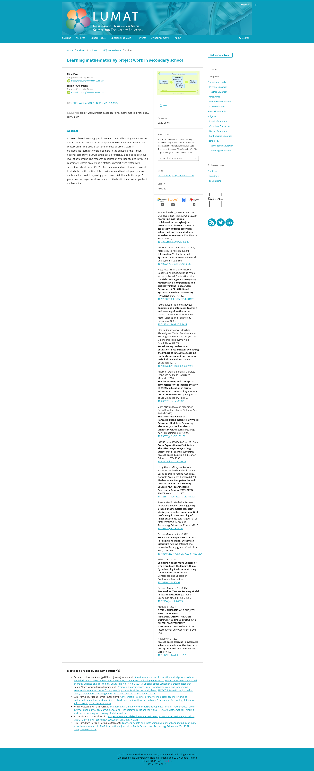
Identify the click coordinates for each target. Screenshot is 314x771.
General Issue (98, 37)
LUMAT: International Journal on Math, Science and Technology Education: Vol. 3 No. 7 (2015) (134, 718)
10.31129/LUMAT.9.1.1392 (172, 655)
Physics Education (218, 121)
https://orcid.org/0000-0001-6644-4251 (87, 81)
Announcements (160, 37)
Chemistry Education (219, 126)
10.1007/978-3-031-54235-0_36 (174, 263)
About (178, 37)
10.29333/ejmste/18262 (170, 528)
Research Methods (217, 111)
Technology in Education (221, 145)
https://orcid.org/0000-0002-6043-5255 (87, 92)
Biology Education (218, 131)
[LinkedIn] (229, 225)
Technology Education (220, 150)
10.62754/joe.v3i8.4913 (170, 601)
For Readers (213, 171)
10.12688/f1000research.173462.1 (176, 298)
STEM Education (217, 106)
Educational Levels (217, 82)
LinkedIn (166, 761)
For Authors (213, 175)
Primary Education (218, 86)
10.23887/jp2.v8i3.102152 (171, 436)
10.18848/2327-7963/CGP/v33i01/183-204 (180, 553)
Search (245, 37)
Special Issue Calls (121, 37)
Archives (80, 37)
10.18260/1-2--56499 (169, 582)
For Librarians (214, 180)
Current (66, 37)
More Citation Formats (171, 158)
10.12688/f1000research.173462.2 (176, 496)
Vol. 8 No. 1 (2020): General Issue (105, 50)
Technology (213, 140)
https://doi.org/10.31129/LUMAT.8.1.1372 (95, 103)
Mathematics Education (220, 135)
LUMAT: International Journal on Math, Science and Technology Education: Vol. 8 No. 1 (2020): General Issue (133, 692)
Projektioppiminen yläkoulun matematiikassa (133, 716)
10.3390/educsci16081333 (172, 461)
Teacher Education (218, 91)
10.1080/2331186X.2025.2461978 (175, 365)
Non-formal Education (220, 101)
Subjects (212, 116)
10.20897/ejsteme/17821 (171, 401)
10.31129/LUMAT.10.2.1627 (172, 324)
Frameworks (214, 96)
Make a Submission (220, 55)
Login (255, 4)
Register (245, 4)
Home (70, 50)
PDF (164, 105)
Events (142, 37)
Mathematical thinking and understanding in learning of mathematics (149, 706)
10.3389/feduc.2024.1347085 (173, 241)
